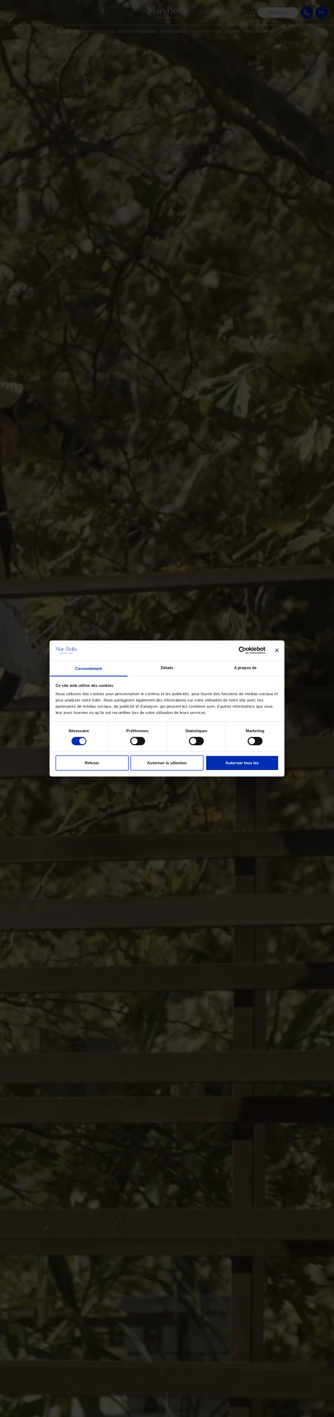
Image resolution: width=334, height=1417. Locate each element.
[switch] (137, 741)
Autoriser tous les (242, 763)
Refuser (92, 763)
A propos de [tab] (245, 667)
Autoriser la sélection (167, 763)
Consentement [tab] (88, 668)
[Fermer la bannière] (277, 650)
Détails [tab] (167, 667)
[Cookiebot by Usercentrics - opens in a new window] (242, 650)
